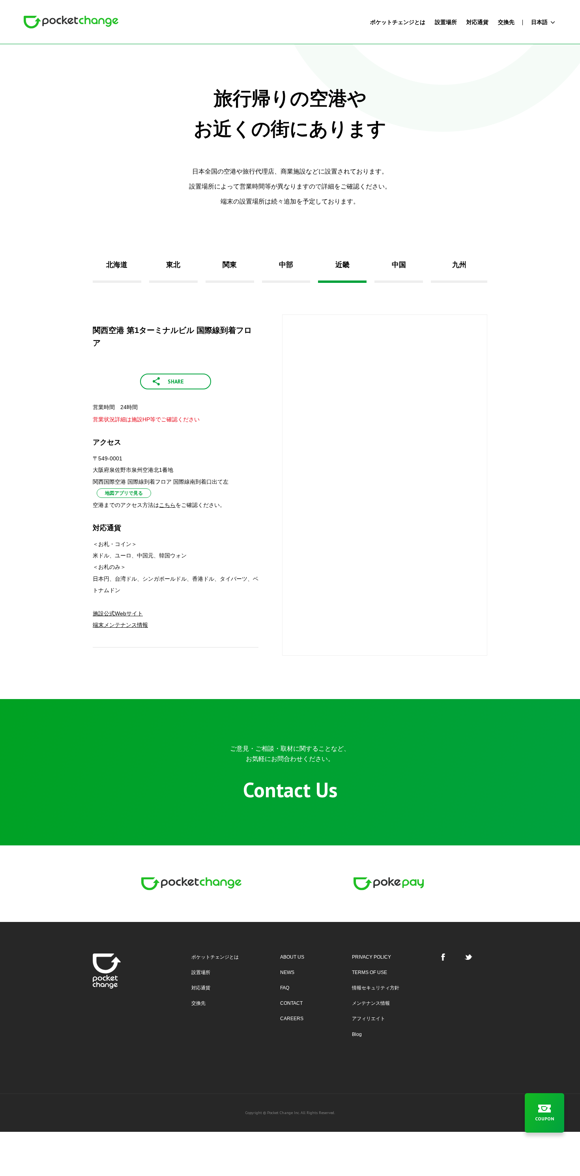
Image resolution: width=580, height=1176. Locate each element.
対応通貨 (200, 988)
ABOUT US (292, 957)
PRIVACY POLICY (371, 957)
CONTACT (291, 1003)
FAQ (284, 988)
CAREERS (291, 1018)
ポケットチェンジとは (215, 957)
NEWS (287, 972)
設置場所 (200, 972)
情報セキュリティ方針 (375, 988)
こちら (167, 505)
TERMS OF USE (369, 972)
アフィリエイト (368, 1018)
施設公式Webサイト (118, 613)
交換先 (198, 1003)
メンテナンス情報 (371, 1003)
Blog (357, 1034)
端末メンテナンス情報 (120, 625)
